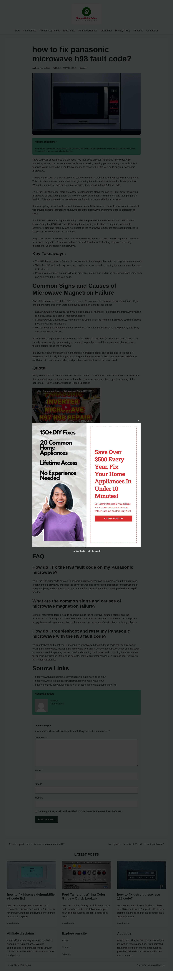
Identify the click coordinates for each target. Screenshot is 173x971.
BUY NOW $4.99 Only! (114, 518)
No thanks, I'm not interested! (86, 551)
